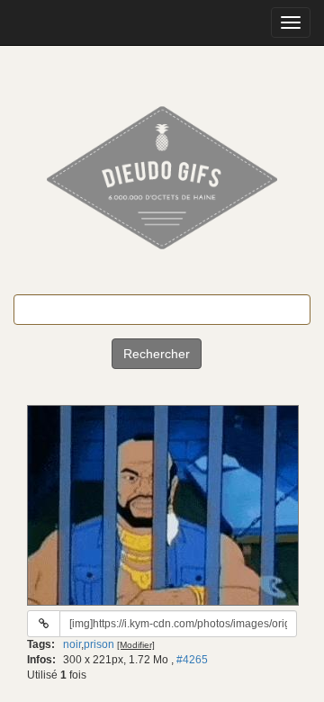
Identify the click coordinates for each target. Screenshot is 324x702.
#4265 (192, 659)
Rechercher (156, 353)
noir (72, 644)
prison (99, 644)
